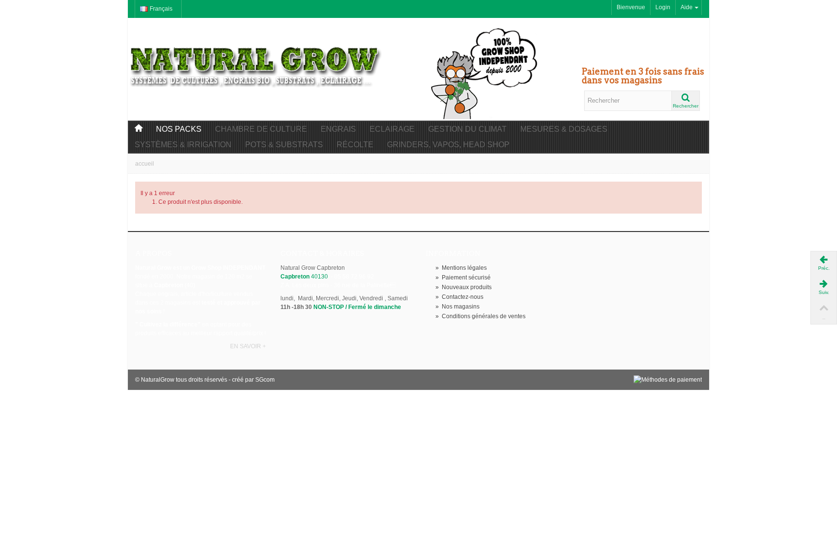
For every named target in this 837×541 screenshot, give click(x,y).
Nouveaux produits (463, 287)
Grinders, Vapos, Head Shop (448, 144)
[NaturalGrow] (256, 62)
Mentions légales (461, 267)
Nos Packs (179, 129)
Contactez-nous (459, 297)
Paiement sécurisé (463, 277)
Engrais (338, 129)
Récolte (355, 144)
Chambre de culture (261, 129)
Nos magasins (457, 306)
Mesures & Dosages (563, 129)
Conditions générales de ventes (480, 316)
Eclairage (392, 129)
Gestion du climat (467, 129)
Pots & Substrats (284, 144)
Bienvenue (631, 7)
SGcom (265, 379)
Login (662, 7)
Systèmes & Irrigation (183, 144)
